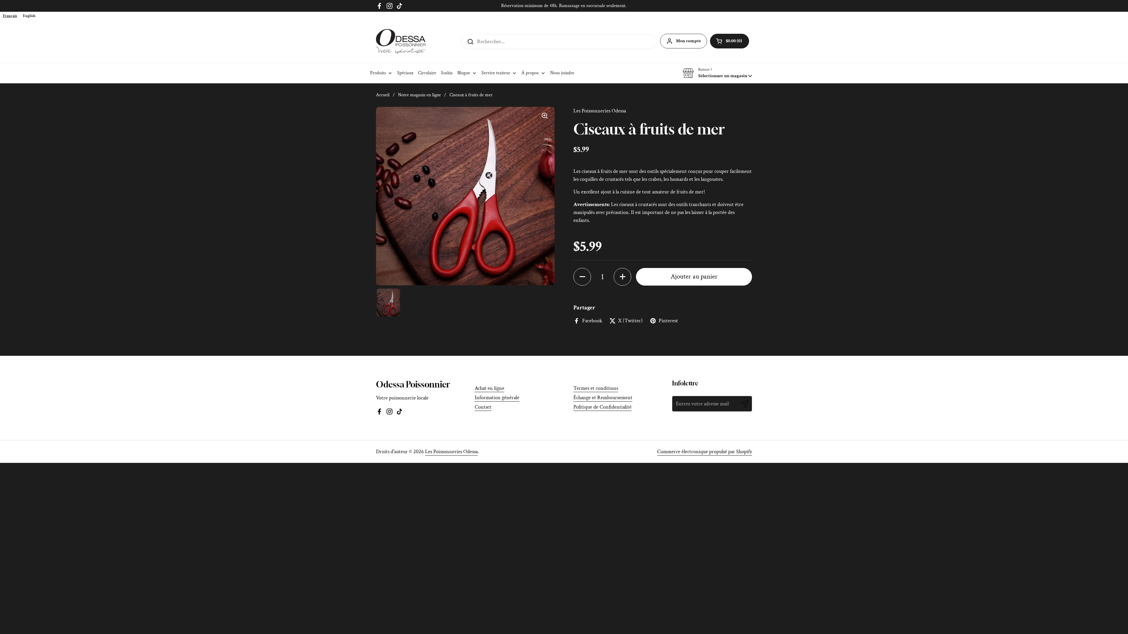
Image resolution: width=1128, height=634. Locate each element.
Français (10, 16)
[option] (29, 16)
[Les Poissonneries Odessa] (401, 41)
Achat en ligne (489, 388)
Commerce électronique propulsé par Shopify (704, 451)
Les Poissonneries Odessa (451, 451)
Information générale (497, 397)
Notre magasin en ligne (419, 95)
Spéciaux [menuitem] (405, 73)
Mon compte (688, 41)
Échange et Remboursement (602, 397)
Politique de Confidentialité (602, 407)
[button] (717, 73)
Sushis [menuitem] (447, 73)
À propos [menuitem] (530, 73)
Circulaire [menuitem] (427, 73)
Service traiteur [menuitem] (495, 73)
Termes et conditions (595, 388)
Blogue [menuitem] (463, 73)
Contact (483, 407)
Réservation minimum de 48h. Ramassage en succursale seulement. (564, 5)
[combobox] (10, 16)
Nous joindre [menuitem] (562, 73)
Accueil (383, 95)
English (29, 16)
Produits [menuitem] (378, 73)
